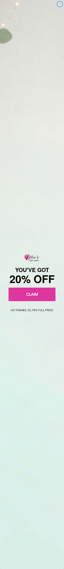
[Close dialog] (60, 4)
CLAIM (32, 294)
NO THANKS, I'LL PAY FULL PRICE (32, 310)
